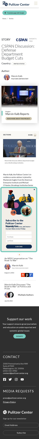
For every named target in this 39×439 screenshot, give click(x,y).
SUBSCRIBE (19, 246)
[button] (19, 223)
